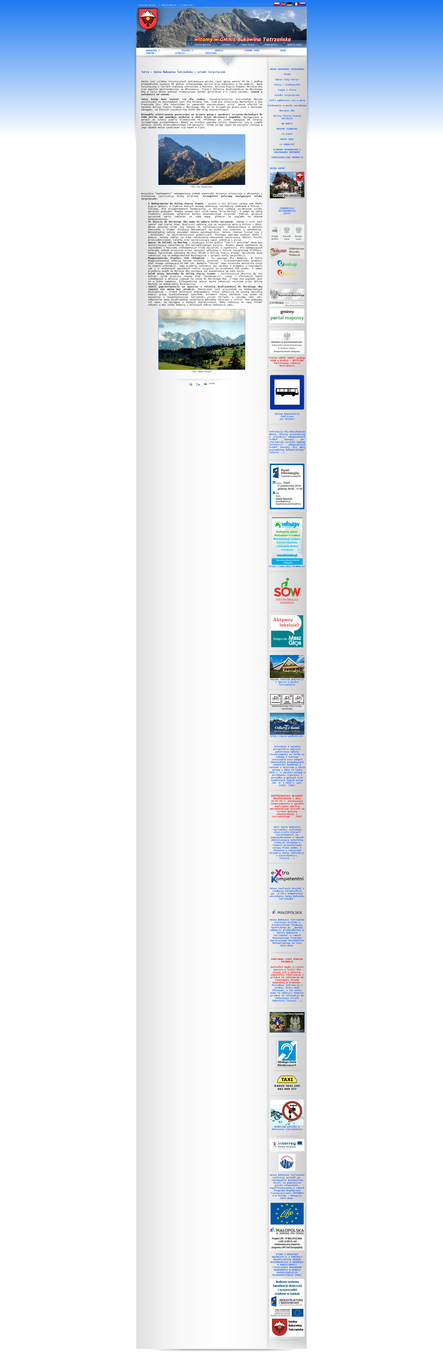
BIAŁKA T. (188, 50)
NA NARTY (287, 123)
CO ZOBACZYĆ (287, 144)
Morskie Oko (287, 110)
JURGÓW (150, 53)
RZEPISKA (210, 53)
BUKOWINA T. (153, 50)
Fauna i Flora (287, 90)
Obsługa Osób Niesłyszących (287, 1064)
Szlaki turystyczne (287, 95)
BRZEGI (219, 50)
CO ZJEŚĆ (287, 134)
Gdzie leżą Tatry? (287, 79)
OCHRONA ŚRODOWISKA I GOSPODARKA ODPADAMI (287, 150)
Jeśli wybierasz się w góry (287, 100)
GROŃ (283, 50)
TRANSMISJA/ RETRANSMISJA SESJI (287, 211)
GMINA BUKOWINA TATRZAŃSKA (287, 69)
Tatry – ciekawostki (287, 84)
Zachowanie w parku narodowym (287, 105)
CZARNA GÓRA (251, 50)
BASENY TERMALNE (287, 129)
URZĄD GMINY (277, 168)
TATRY (287, 74)
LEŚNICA (180, 53)
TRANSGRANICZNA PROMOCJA (287, 157)
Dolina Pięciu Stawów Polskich (287, 117)
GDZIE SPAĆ (287, 139)
